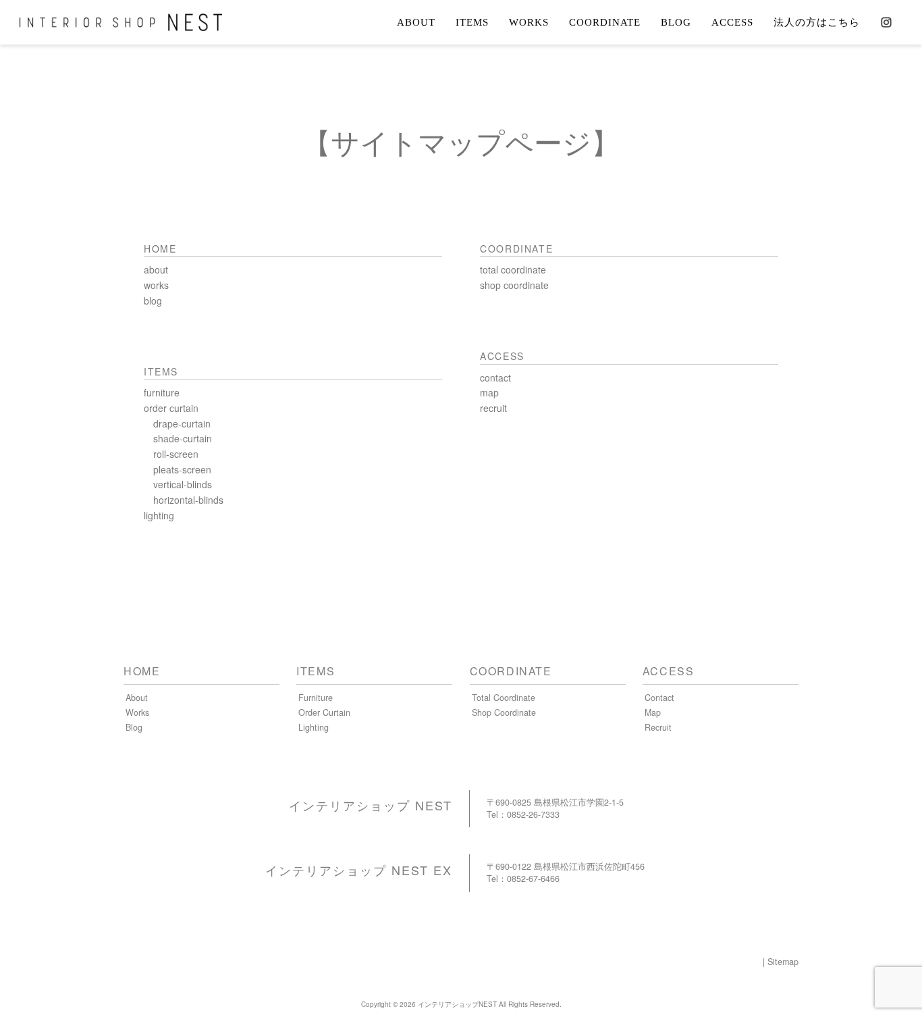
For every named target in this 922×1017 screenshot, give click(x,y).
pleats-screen (182, 469)
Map (653, 712)
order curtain (171, 408)
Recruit (658, 727)
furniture (162, 392)
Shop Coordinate (504, 712)
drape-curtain (182, 423)
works (156, 285)
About (137, 698)
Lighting (313, 727)
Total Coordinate (503, 698)
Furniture (315, 698)
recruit (493, 408)
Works (137, 712)
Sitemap (782, 962)
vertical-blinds (182, 484)
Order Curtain (324, 712)
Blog (134, 727)
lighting (159, 515)
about (156, 269)
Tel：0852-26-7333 (523, 814)
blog (153, 300)
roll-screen (175, 454)
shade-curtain (182, 438)
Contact (659, 698)
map (489, 392)
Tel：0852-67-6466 (523, 878)
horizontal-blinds (188, 499)
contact (495, 377)
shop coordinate (514, 285)
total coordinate (513, 269)
